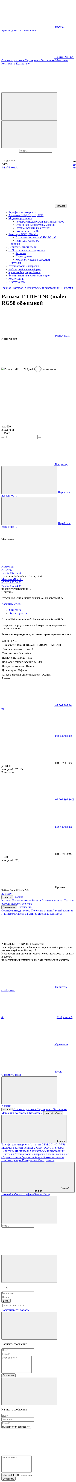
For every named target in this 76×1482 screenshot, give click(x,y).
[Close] (29, 1269)
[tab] (14, 609)
